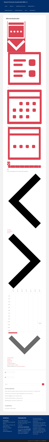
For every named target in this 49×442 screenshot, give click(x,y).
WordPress (44, 440)
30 (39, 291)
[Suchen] (43, 384)
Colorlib (36, 440)
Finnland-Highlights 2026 (9, 395)
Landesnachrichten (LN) (20, 6)
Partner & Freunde (18, 10)
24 (13, 291)
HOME (6, 6)
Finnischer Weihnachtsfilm (10, 398)
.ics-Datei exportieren (11, 363)
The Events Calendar (21, 366)
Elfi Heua (4, 427)
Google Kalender (10, 357)
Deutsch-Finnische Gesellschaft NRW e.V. (16, 2)
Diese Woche (9, 231)
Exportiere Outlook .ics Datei (12, 364)
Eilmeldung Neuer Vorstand (10, 400)
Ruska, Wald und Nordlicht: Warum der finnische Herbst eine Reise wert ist (19, 391)
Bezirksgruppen (31, 6)
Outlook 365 (9, 360)
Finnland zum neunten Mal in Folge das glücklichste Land (16, 393)
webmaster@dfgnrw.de (7, 431)
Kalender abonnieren (12, 332)
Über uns (11, 6)
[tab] (10, 166)
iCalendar (9, 359)
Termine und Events (8, 10)
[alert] (24, 170)
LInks (26, 10)
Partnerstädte (32, 10)
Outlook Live (9, 362)
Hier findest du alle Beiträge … (10, 408)
